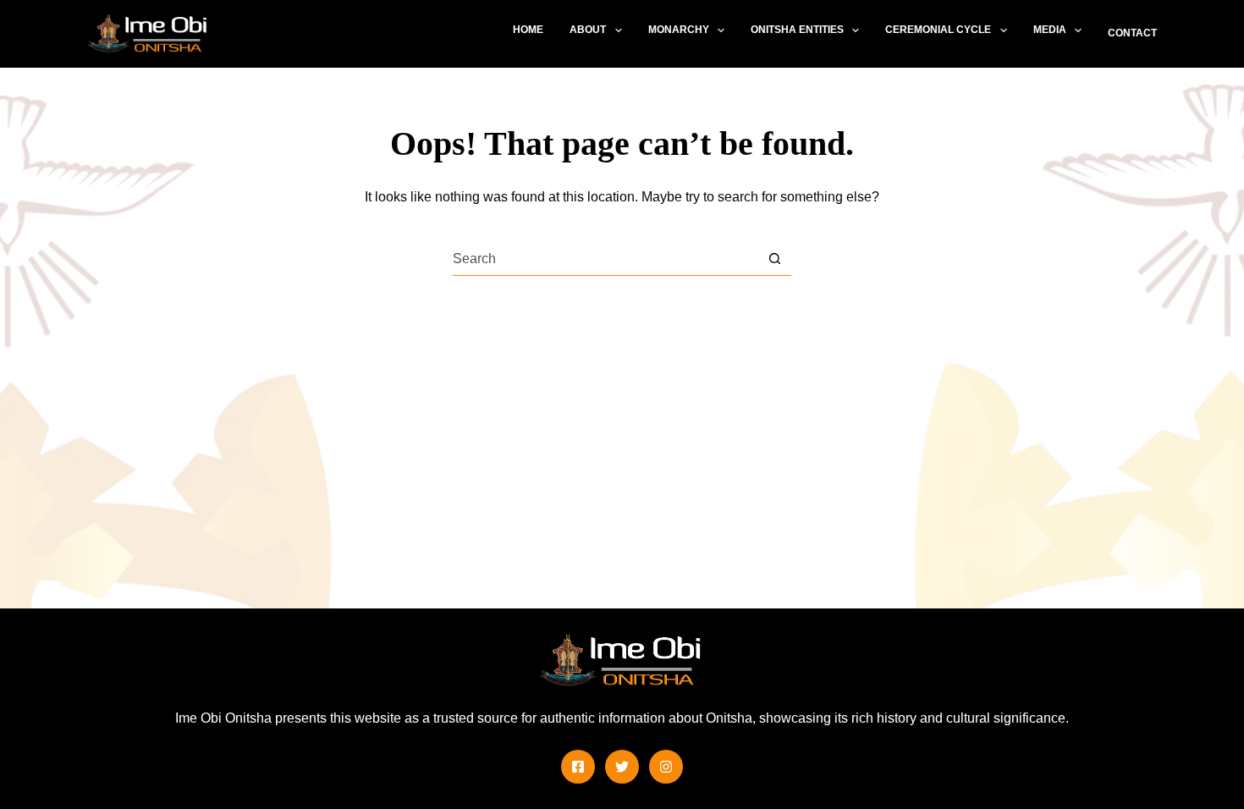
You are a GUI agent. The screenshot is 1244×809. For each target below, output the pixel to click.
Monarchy (678, 30)
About (588, 30)
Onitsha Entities (797, 30)
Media (1049, 30)
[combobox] (605, 259)
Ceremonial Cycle (938, 30)
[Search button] (774, 258)
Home (528, 30)
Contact (1132, 33)
